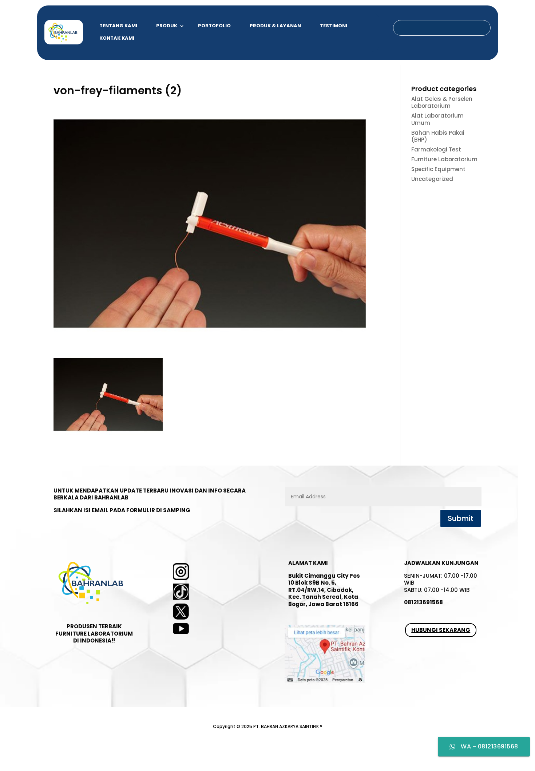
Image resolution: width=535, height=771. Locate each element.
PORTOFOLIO (214, 25)
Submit (460, 518)
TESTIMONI (333, 25)
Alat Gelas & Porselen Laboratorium (441, 102)
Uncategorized (432, 179)
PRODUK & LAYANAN (275, 25)
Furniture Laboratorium (444, 159)
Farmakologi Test (436, 149)
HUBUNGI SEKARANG (440, 630)
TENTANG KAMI (118, 25)
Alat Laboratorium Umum (437, 119)
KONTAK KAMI (116, 38)
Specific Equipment (438, 169)
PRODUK (166, 25)
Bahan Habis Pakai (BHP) (437, 136)
